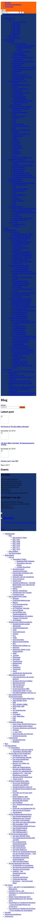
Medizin (15, 150)
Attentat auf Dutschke (21, 354)
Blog (6, 228)
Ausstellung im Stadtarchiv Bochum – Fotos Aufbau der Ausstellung (22, 394)
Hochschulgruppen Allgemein (23, 183)
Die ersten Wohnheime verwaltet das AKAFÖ (21, 268)
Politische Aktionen (16, 207)
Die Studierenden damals (22, 242)
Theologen (17, 154)
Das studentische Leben (18, 81)
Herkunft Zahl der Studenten (23, 61)
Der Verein (8, 369)
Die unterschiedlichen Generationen (21, 245)
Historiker (16, 144)
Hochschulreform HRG (21, 173)
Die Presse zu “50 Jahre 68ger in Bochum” (15, 426)
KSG (14, 205)
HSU (14, 193)
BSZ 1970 (16, 30)
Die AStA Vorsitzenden (21, 305)
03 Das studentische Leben (19, 265)
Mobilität (16, 226)
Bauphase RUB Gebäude (25, 46)
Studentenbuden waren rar (22, 271)
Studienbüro (17, 71)
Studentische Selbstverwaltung (20, 106)
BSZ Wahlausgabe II (20, 316)
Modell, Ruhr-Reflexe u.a (21, 130)
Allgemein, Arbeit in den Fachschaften (21, 135)
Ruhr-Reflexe (13, 36)
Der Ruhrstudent (15, 38)
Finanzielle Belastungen (21, 85)
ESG (14, 203)
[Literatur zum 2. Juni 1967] (18, 454)
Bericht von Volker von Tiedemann (21, 249)
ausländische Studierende (22, 157)
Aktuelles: (8, 518)
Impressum (9, 7)
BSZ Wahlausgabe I (20, 314)
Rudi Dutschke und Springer (23, 218)
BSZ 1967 (16, 24)
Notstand (16, 360)
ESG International (19, 332)
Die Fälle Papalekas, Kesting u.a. (24, 177)
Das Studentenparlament (22, 301)
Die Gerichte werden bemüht (23, 352)
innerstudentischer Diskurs (23, 210)
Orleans (15, 118)
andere (15, 197)
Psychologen (17, 146)
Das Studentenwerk (20, 312)
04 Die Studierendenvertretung (20, 299)
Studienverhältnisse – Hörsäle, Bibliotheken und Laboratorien (24, 68)
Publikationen (10, 18)
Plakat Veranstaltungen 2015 (19, 381)
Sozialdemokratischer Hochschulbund (21, 343)
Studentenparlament (20, 112)
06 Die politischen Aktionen (19, 348)
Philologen (16, 142)
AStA (14, 114)
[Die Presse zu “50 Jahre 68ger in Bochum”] (18, 419)
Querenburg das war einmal (23, 234)
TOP (2, 528)
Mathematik (17, 148)
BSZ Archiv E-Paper (20, 22)
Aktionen (16, 132)
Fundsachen (13, 222)
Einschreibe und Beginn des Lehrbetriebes (23, 58)
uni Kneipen (17, 104)
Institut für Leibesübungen (22, 256)
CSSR (15, 122)
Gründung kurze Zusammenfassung (20, 54)
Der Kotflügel (17, 287)
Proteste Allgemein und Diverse (24, 212)
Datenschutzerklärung (13, 5)
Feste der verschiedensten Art (24, 293)
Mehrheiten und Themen (22, 303)
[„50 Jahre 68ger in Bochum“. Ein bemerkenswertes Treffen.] (18, 436)
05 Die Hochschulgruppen (18, 318)
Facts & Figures (18, 63)
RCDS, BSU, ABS (18, 191)
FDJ (14, 120)
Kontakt (8, 3)
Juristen (16, 140)
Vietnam (16, 214)
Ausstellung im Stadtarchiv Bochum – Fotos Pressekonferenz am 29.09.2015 (22, 389)
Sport (15, 156)
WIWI (15, 138)
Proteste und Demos (20, 362)
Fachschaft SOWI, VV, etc (22, 175)
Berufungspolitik (19, 167)
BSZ (10, 20)
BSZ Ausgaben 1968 (20, 309)
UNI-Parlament (18, 171)
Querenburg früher (19, 44)
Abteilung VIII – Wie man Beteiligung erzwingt (22, 259)
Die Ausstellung (10, 230)
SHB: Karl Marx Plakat (20, 346)
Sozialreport (17, 297)
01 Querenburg (14, 232)
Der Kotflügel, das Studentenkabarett (20, 98)
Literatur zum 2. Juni (16, 375)
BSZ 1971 (16, 32)
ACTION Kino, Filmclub (21, 93)
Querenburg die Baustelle (22, 236)
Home (3, 405)
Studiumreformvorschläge (22, 165)
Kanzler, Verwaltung (20, 75)
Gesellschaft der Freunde (22, 77)
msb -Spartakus (18, 201)
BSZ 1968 (16, 26)
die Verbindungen (19, 195)
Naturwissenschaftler (21, 126)
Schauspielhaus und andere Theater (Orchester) (23, 102)
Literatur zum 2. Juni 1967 (9, 461)
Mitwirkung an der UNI (17, 159)
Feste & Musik (18, 95)
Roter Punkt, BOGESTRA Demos (24, 208)
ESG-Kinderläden (19, 330)
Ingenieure (16, 152)
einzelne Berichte (19, 224)
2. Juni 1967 (17, 216)
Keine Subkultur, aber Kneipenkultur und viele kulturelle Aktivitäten (21, 283)
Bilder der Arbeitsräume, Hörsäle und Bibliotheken (22, 253)
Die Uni (11, 42)
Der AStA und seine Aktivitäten (24, 307)
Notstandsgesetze (20, 220)
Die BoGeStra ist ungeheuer (23, 350)
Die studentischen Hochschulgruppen (15, 180)
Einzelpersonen (18, 79)
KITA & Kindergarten (20, 89)
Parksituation (18, 91)
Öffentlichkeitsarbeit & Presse (24, 311)
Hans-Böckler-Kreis (20, 185)
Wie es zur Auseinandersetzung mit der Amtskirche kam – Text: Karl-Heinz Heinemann (24, 338)
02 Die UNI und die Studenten (19, 238)
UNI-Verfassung (19, 169)
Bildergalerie (9, 40)
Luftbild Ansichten (23, 51)
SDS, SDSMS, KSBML (20, 189)
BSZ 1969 (16, 28)
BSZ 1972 (16, 34)
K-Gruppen (16, 199)
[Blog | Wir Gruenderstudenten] (12, 15)
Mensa (15, 87)
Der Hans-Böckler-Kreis (21, 320)
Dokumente (17, 65)
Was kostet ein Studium (21, 295)
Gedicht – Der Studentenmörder (19, 357)
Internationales (18, 124)
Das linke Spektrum (20, 334)
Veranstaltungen (19, 116)
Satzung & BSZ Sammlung (22, 261)
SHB (14, 187)
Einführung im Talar (20, 240)
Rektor (15, 73)
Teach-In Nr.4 (17, 263)
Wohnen (16, 83)
